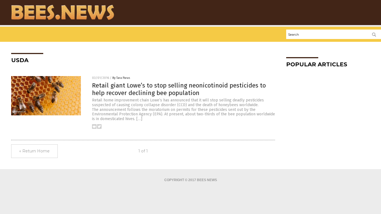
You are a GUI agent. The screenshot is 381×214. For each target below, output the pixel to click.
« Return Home (34, 151)
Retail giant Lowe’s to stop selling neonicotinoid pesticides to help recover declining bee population (179, 89)
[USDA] (62, 20)
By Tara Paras (121, 78)
